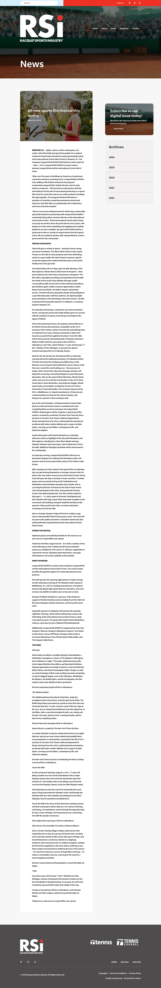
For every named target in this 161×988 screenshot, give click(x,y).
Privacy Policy (135, 973)
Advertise (125, 962)
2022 (111, 198)
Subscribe (120, 3)
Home (95, 28)
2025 (111, 167)
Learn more (118, 128)
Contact (135, 28)
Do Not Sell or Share (132, 978)
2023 (111, 187)
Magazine (124, 28)
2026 (111, 157)
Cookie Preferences (114, 978)
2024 (111, 177)
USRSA (114, 962)
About (104, 28)
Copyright (103, 973)
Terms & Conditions (118, 973)
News (113, 28)
